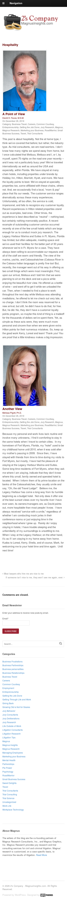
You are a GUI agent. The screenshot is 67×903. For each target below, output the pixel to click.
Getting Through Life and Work (16, 699)
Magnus (59, 127)
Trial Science (8, 798)
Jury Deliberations (10, 718)
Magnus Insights (10, 744)
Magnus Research (11, 130)
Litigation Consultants (12, 729)
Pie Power (7, 767)
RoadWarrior (51, 130)
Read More (41, 855)
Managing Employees (12, 752)
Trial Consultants (35, 133)
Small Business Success (13, 779)
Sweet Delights (9, 782)
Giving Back (8, 703)
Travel (23, 133)
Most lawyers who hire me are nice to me (23, 573)
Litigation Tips (8, 737)
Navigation (16, 3)
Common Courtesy (45, 124)
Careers (31, 124)
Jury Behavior (8, 710)
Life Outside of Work (11, 726)
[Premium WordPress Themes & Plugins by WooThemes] (46, 894)
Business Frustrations (12, 661)
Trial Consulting (9, 794)
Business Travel (19, 124)
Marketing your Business (32, 130)
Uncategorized (9, 801)
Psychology (7, 771)
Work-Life (6, 805)
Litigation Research (11, 733)
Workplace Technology (13, 809)
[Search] (60, 643)
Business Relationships (13, 672)
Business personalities (13, 669)
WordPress (20, 894)
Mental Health (8, 760)
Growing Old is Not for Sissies (16, 707)
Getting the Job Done (30, 127)
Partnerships (8, 763)
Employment (8, 688)
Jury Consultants (10, 714)
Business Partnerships (12, 665)
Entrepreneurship (10, 127)
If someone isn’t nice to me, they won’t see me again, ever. (35, 577)
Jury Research (47, 127)
